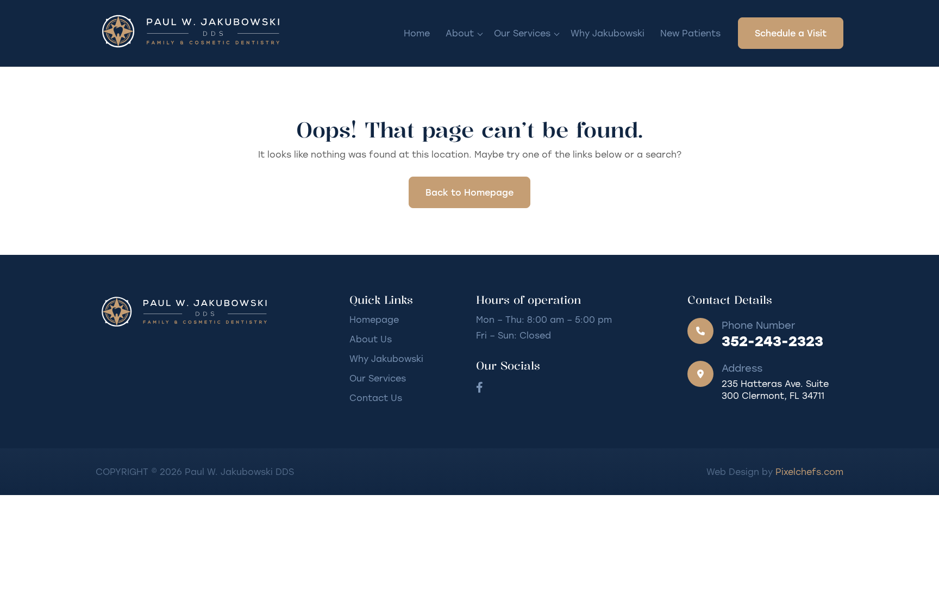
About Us (370, 339)
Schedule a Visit (791, 33)
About (460, 33)
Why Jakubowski (607, 33)
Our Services (522, 33)
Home (417, 33)
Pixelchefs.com (809, 471)
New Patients (690, 33)
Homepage (374, 319)
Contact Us (375, 397)
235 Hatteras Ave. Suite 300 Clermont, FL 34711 (775, 389)
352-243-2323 (772, 341)
